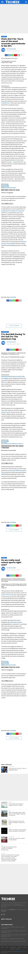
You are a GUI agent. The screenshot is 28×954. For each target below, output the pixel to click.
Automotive (13, 947)
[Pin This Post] (15, 54)
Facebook (11, 909)
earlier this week (6, 594)
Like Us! (12, 948)
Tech (7, 947)
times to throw (16, 160)
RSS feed (3, 911)
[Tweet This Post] (9, 54)
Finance (19, 947)
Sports (25, 947)
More (17, 948)
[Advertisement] (14, 19)
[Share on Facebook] (6, 54)
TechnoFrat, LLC (20, 951)
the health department (14, 622)
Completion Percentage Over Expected (12, 210)
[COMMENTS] (21, 54)
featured (13, 297)
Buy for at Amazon (7, 203)
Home (2, 947)
